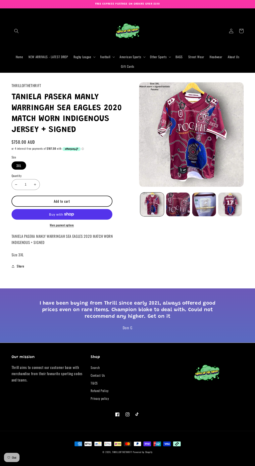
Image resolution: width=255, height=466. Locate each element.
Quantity (17, 176)
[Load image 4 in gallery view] (230, 204)
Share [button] (20, 266)
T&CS (94, 383)
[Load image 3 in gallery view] (204, 204)
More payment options (62, 225)
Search (95, 367)
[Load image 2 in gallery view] (178, 204)
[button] (17, 31)
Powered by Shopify (143, 452)
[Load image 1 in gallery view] (152, 204)
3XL (18, 165)
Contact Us (98, 375)
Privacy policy (100, 398)
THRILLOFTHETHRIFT (122, 452)
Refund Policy (100, 390)
